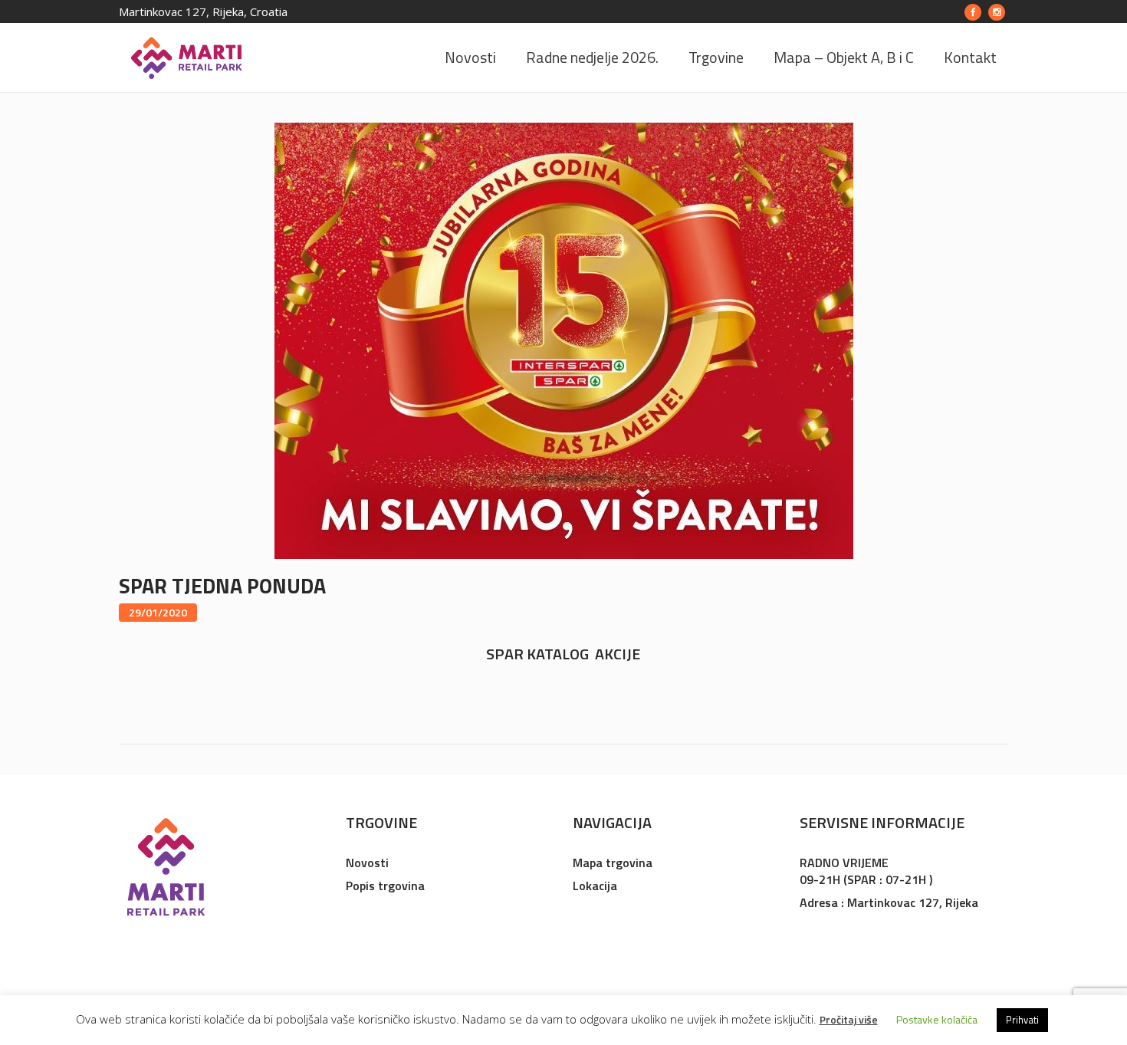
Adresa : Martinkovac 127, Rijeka (889, 902)
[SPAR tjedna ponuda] (563, 339)
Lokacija (595, 885)
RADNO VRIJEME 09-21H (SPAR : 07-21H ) (866, 871)
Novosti (367, 862)
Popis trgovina (385, 885)
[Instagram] (996, 12)
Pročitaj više (849, 1019)
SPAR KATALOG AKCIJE (563, 653)
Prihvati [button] (1022, 1019)
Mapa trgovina (612, 862)
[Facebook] (972, 12)
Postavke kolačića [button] (937, 1019)
